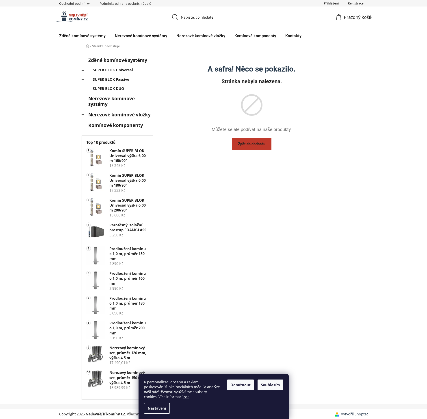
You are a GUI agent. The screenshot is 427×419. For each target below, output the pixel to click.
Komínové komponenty (115, 125)
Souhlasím (270, 384)
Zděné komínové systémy (117, 60)
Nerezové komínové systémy (111, 101)
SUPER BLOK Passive (111, 79)
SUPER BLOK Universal (113, 70)
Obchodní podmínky (74, 3)
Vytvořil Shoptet (354, 414)
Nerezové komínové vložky (119, 114)
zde (186, 396)
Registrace (356, 3)
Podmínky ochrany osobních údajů (125, 3)
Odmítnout (240, 384)
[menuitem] (82, 36)
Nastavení (157, 408)
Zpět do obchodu (251, 144)
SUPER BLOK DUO (108, 88)
